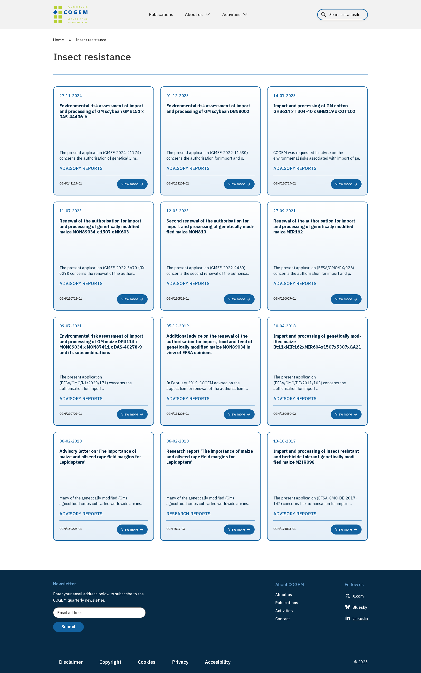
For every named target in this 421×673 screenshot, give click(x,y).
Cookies (146, 662)
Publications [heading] (286, 602)
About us (194, 14)
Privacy (180, 662)
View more (129, 184)
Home (58, 39)
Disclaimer (71, 662)
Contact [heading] (282, 618)
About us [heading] (283, 594)
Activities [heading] (284, 610)
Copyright (110, 662)
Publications (161, 14)
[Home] (70, 15)
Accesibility (217, 662)
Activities (231, 14)
